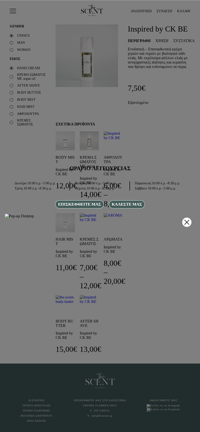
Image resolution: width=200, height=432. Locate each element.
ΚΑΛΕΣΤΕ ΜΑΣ (127, 204)
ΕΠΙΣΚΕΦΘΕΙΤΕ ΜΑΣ (79, 204)
